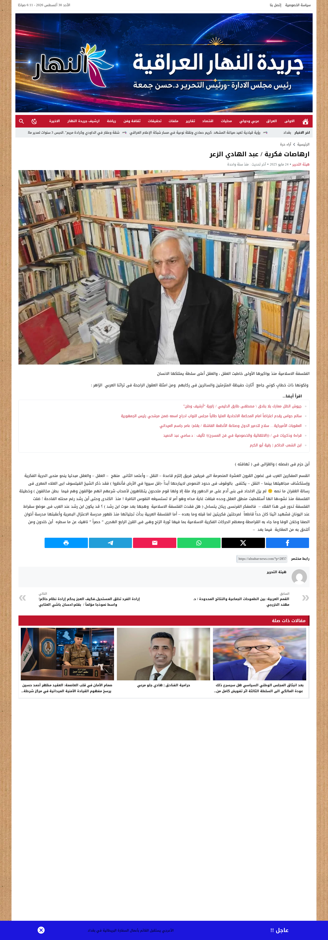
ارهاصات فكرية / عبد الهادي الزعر (260, 154)
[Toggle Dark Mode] (34, 121)
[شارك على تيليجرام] (110, 543)
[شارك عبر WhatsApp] (199, 543)
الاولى (289, 121)
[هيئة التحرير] (299, 577)
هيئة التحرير (301, 164)
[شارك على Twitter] (243, 543)
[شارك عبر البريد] (154, 543)
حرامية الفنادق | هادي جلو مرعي (163, 685)
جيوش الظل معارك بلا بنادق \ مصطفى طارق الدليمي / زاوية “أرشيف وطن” (242, 406)
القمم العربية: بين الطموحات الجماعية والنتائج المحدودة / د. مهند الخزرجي (241, 599)
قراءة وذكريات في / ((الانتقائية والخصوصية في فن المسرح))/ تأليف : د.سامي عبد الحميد (232, 435)
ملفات (173, 121)
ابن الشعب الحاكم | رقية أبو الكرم (276, 445)
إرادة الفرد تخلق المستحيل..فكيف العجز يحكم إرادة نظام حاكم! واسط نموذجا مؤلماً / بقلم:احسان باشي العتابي (89, 599)
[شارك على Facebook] (287, 543)
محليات (226, 121)
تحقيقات (154, 121)
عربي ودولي (249, 121)
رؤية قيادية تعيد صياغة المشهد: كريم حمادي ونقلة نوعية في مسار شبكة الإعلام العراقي (254, 132)
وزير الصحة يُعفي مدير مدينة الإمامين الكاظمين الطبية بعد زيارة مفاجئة (139, 930)
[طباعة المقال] (66, 543)
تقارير (190, 121)
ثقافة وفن (132, 121)
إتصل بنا (275, 5)
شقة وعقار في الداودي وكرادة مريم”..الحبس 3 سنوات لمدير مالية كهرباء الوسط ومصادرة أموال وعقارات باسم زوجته (94, 132)
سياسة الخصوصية (298, 5)
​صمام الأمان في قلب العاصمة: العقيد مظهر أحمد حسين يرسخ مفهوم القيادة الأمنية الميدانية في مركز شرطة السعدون (67, 691)
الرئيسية (305, 121)
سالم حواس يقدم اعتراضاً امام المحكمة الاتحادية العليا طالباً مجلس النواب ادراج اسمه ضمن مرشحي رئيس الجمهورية (211, 416)
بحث (21, 121)
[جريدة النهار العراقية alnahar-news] (164, 62)
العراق (271, 121)
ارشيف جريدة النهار (83, 121)
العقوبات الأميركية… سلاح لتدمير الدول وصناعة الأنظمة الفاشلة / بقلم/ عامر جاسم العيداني (231, 425)
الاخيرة (54, 121)
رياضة (111, 121)
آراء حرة (285, 144)
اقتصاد (207, 121)
